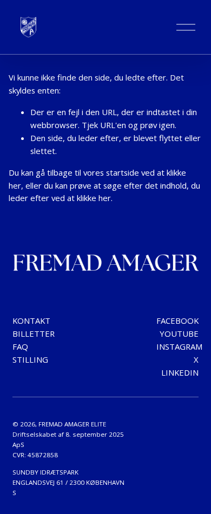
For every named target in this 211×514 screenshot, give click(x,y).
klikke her (94, 197)
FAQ (20, 346)
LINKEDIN (180, 372)
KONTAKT (31, 320)
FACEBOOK (177, 320)
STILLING (30, 359)
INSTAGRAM (179, 346)
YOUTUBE (179, 333)
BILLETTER (33, 333)
